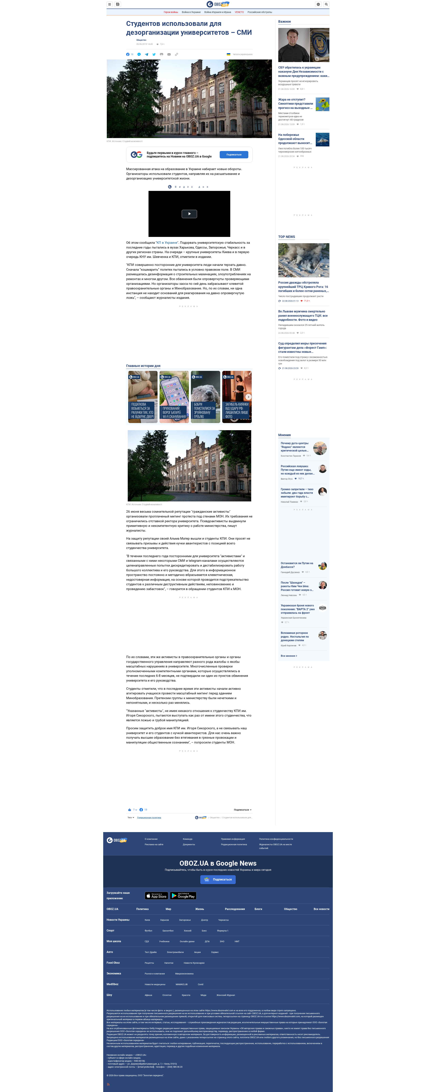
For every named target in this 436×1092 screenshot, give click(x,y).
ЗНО (222, 941)
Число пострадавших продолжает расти (300, 296)
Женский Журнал (226, 995)
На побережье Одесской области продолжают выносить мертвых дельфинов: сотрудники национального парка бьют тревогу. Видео (295, 139)
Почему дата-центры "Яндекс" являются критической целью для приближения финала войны (294, 447)
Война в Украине (191, 12)
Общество (141, 40)
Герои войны (171, 12)
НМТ (237, 941)
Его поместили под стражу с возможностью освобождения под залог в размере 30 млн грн (302, 360)
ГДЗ (147, 941)
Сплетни (167, 995)
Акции (197, 952)
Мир (168, 909)
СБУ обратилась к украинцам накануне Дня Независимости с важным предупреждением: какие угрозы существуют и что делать (303, 72)
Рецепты (149, 963)
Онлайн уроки (187, 941)
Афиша (148, 995)
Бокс (204, 930)
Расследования (235, 909)
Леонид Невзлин (289, 595)
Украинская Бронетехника (293, 618)
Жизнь (199, 909)
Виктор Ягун (287, 479)
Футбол (148, 930)
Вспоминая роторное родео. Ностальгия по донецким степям (295, 636)
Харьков (164, 920)
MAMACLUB (182, 984)
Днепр (204, 920)
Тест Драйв (151, 952)
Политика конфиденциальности (276, 839)
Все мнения (288, 655)
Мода (203, 995)
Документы (189, 844)
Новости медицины (155, 984)
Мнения (284, 435)
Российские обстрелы (260, 12)
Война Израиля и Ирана (217, 12)
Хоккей (187, 930)
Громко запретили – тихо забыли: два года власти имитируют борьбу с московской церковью (297, 493)
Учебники (164, 941)
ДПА (207, 941)
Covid (200, 984)
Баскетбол (168, 930)
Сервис (215, 952)
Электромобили (175, 952)
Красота (186, 995)
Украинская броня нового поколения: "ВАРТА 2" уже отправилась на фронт (298, 609)
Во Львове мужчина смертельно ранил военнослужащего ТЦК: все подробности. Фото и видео (303, 315)
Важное (284, 21)
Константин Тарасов (291, 456)
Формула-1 (222, 930)
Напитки (168, 963)
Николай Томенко (289, 502)
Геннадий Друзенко (290, 572)
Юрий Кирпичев (288, 645)
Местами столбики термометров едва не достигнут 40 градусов (290, 116)
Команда (187, 839)
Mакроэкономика (184, 973)
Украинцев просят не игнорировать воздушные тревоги (298, 83)
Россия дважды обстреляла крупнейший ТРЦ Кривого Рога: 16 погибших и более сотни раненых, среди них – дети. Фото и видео (303, 287)
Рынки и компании (155, 973)
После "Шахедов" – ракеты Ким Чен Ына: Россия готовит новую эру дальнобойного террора (297, 586)
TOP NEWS (286, 237)
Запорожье (185, 920)
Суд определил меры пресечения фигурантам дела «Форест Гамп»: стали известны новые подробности (302, 348)
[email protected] (146, 1067)
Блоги (258, 909)
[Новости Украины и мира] (201, 818)
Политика (142, 909)
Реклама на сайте (154, 844)
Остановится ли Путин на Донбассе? (297, 565)
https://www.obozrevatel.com (219, 1010)
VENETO (239, 12)
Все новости (321, 909)
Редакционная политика (149, 817)
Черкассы (223, 920)
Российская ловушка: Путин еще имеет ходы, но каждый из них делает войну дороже (297, 470)
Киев (147, 920)
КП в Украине (167, 243)
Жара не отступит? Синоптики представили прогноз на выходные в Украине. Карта (295, 104)
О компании (151, 839)
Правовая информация (233, 839)
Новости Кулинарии (194, 963)
